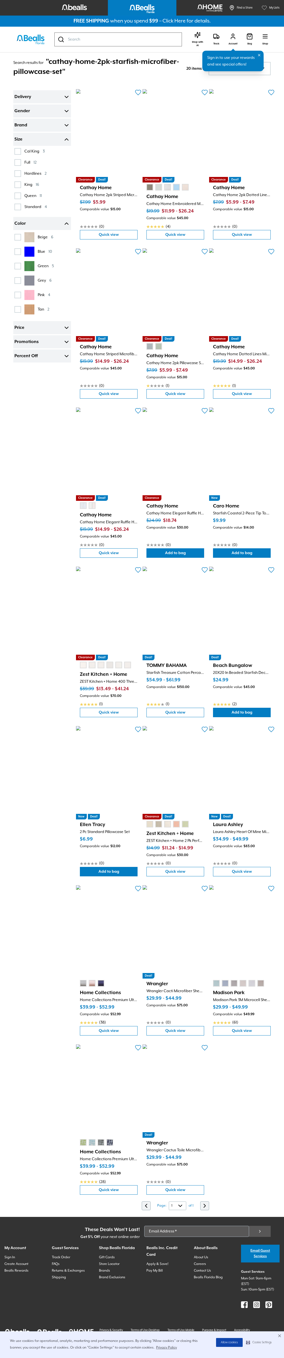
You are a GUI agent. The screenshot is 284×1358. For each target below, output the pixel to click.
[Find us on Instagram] (256, 1304)
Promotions (26, 341)
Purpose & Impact (214, 1330)
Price (19, 327)
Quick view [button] (118, 235)
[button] (259, 1342)
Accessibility (242, 1330)
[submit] (260, 1231)
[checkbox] (17, 151)
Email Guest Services (260, 1253)
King (31, 184)
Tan (43, 309)
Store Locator (109, 1264)
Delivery (22, 96)
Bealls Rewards (16, 1271)
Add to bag (184, 554)
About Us (201, 1257)
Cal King (34, 151)
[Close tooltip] (259, 55)
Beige (45, 237)
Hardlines (35, 173)
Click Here (174, 21)
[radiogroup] (167, 187)
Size (18, 139)
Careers (200, 1264)
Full (30, 162)
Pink (44, 294)
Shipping (59, 1277)
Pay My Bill (154, 1271)
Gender (22, 111)
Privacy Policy (166, 1348)
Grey (45, 280)
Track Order (61, 1257)
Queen (33, 195)
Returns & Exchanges (68, 1271)
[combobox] (118, 39)
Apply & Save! (157, 1264)
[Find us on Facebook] (244, 1304)
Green (46, 266)
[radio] (149, 187)
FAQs (56, 1264)
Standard (35, 206)
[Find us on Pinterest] (268, 1304)
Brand (20, 125)
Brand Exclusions (112, 1277)
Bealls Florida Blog (208, 1277)
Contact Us (202, 1271)
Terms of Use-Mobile (181, 1330)
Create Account (16, 1264)
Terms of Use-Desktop (145, 1330)
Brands (104, 1271)
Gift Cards (107, 1257)
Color (20, 223)
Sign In (9, 1257)
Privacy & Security (111, 1330)
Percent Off (26, 356)
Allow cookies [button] (229, 1342)
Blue (45, 251)
